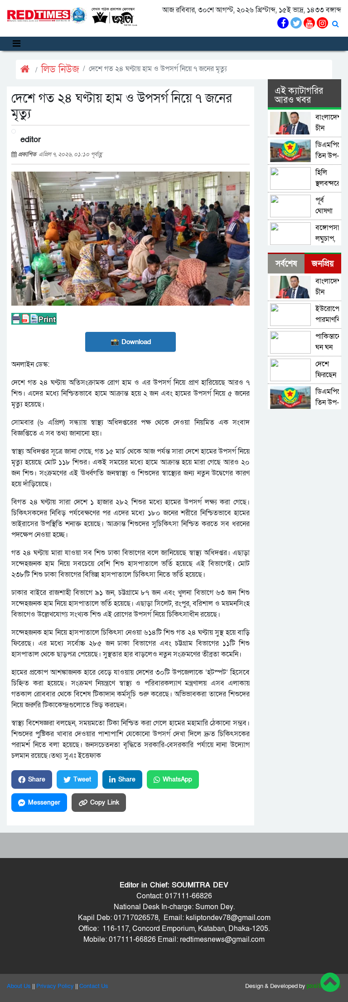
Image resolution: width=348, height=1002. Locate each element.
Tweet (82, 779)
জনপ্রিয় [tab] (323, 264)
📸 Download (131, 341)
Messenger (44, 802)
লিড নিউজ (60, 69)
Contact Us (93, 986)
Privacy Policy (55, 986)
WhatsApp (177, 779)
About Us (19, 986)
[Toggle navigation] (16, 44)
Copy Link (104, 802)
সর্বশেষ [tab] (286, 264)
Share (36, 779)
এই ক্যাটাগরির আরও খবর (299, 95)
